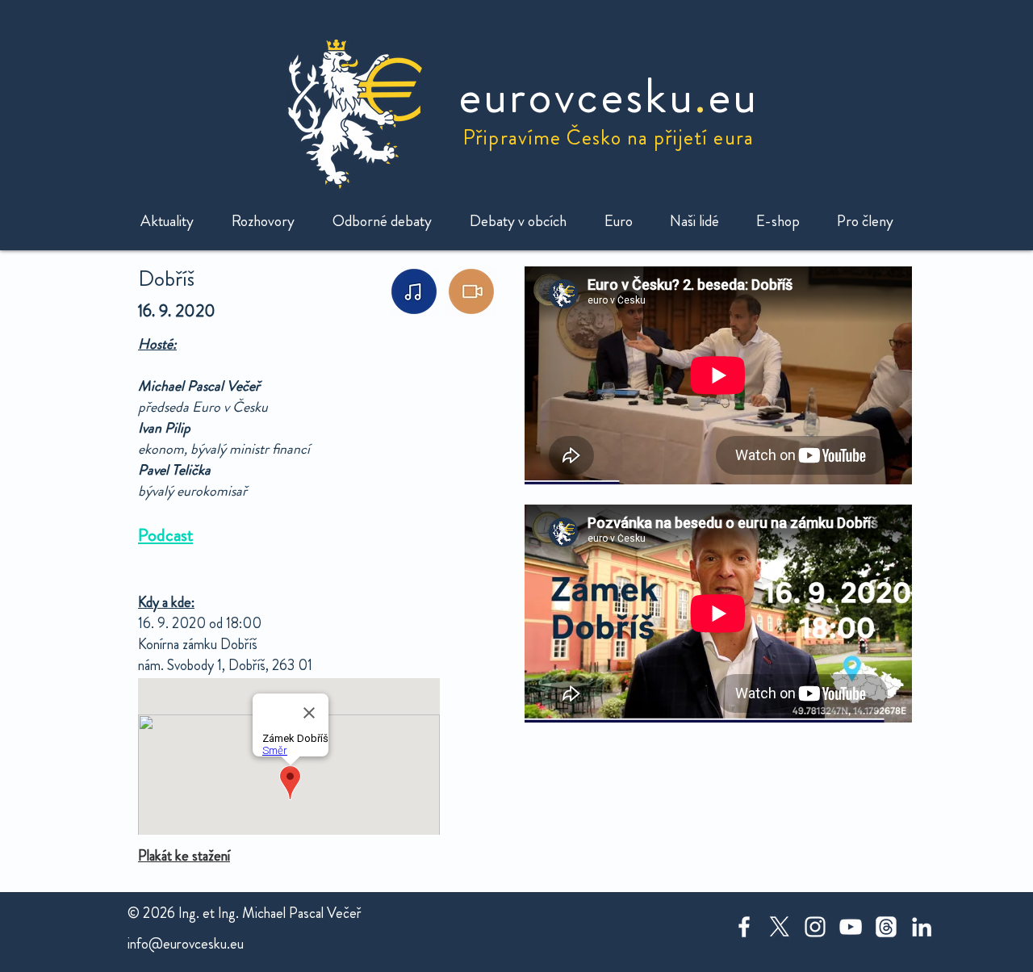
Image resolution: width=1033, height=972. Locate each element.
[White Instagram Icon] (815, 927)
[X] (779, 927)
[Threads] (886, 927)
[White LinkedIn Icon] (921, 927)
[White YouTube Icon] (850, 927)
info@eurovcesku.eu (186, 943)
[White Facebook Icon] (744, 927)
